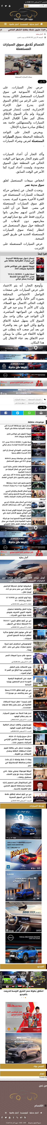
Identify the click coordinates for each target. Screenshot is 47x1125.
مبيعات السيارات (20, 399)
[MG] (23, 917)
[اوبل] (23, 357)
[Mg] (23, 392)
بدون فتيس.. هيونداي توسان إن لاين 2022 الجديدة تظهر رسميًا (17, 451)
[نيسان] (23, 375)
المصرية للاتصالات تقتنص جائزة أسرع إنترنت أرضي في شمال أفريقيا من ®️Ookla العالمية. (17, 469)
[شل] (23, 384)
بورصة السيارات (37, 806)
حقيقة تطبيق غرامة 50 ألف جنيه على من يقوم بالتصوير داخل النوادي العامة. (16, 476)
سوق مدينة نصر (34, 184)
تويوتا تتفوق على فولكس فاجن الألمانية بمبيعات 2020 (19, 267)
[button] (25, 997)
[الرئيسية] (42, 24)
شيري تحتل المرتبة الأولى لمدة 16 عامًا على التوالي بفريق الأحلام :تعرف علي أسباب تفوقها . (16, 513)
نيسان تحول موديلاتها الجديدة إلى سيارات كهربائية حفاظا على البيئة (19, 261)
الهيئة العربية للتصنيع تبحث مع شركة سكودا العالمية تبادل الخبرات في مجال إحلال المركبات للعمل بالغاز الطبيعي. (16, 521)
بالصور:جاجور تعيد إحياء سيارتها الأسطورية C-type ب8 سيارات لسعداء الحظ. (17, 486)
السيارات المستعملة (34, 399)
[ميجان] (23, 349)
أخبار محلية (39, 34)
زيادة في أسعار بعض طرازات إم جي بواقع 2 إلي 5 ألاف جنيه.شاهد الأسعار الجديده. (16, 505)
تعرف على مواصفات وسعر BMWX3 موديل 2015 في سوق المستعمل (18, 460)
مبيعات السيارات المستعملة (36, 403)
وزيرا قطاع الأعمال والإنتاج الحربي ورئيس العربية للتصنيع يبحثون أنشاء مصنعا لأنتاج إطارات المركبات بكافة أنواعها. (24, 495)
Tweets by (43, 1077)
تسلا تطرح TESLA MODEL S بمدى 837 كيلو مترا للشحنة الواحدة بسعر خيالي (21, 276)
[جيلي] (23, 366)
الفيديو (40, 966)
